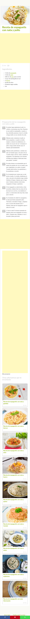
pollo (11, 75)
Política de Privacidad (19, 615)
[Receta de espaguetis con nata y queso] (15, 497)
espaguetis (13, 73)
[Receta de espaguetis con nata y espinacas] (15, 572)
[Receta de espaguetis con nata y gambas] (15, 399)
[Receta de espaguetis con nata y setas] (15, 546)
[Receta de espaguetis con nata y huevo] (15, 473)
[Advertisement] (15, 48)
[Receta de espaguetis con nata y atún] (15, 448)
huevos (8, 80)
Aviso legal (7, 615)
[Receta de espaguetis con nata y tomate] (15, 522)
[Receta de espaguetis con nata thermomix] (15, 597)
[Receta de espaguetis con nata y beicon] (15, 424)
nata (12, 76)
